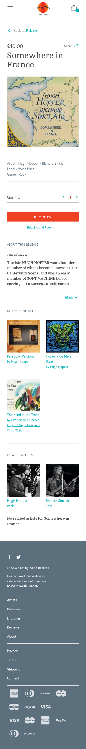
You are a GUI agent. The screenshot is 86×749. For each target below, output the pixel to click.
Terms (11, 660)
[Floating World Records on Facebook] (9, 557)
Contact (13, 678)
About (11, 636)
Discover (13, 618)
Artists (12, 599)
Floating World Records (33, 568)
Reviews (13, 627)
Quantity (14, 197)
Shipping (14, 669)
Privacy (12, 650)
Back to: (25, 30)
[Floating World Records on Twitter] (18, 557)
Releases (13, 609)
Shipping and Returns (40, 227)
